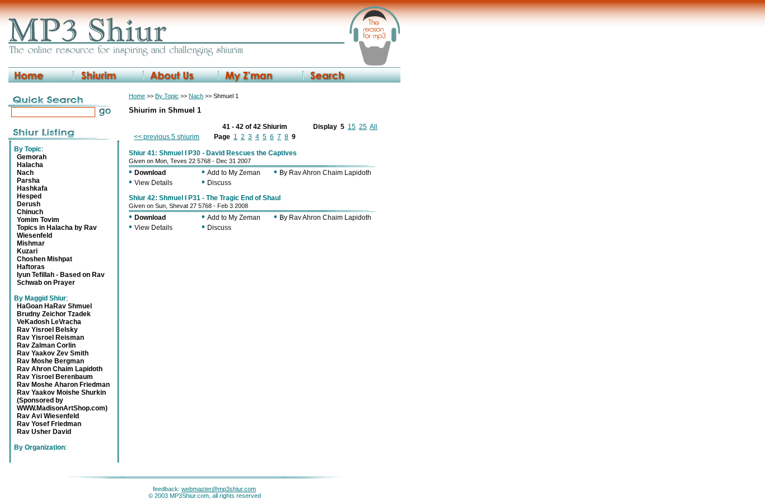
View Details (153, 183)
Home (137, 96)
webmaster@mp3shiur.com (218, 489)
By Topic (167, 96)
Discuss (219, 183)
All (373, 127)
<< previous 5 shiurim (166, 137)
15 (352, 127)
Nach (196, 96)
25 (363, 127)
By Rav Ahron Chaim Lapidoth (325, 173)
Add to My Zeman (233, 173)
